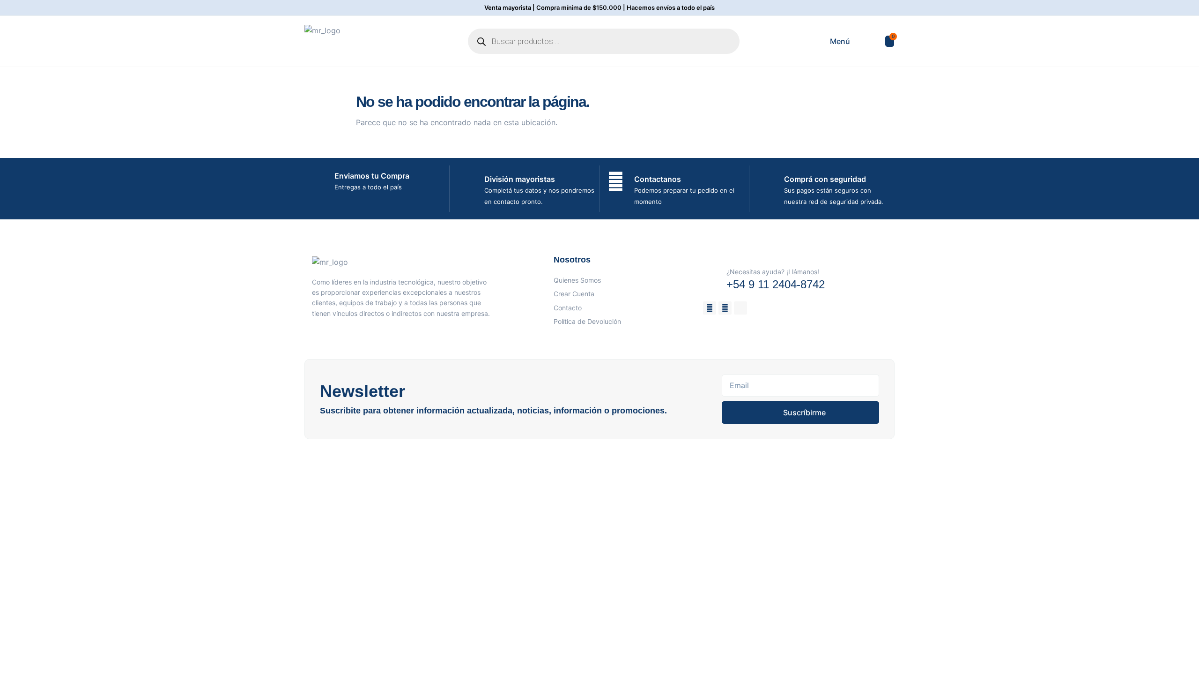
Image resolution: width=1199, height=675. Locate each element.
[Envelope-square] (740, 308)
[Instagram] (725, 308)
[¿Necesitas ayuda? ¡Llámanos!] (711, 275)
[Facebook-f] (709, 308)
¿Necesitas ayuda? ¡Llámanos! (772, 272)
